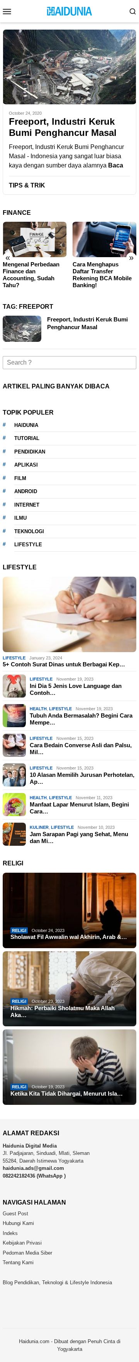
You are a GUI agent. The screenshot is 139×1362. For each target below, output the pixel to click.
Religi (19, 930)
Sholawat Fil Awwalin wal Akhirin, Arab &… (68, 937)
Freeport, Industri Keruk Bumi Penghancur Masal (63, 127)
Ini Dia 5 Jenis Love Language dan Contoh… (76, 689)
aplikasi (26, 465)
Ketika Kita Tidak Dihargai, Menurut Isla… (66, 1093)
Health (38, 708)
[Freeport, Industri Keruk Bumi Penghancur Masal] (69, 66)
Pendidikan (29, 452)
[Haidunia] (69, 10)
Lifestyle (14, 658)
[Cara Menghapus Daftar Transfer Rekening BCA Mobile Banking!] (105, 240)
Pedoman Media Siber (27, 1253)
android (25, 491)
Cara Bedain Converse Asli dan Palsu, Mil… (81, 748)
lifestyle (28, 544)
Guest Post (15, 1213)
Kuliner (39, 827)
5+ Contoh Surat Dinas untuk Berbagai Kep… (64, 664)
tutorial (26, 438)
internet (26, 505)
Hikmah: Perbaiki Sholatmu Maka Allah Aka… (62, 1011)
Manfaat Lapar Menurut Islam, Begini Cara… (79, 808)
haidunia (26, 425)
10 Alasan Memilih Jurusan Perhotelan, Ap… (82, 778)
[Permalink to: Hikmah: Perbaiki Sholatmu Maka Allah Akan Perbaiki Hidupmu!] (69, 988)
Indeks (10, 1233)
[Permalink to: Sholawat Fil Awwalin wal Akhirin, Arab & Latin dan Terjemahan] (69, 910)
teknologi (29, 531)
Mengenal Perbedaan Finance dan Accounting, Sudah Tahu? (31, 274)
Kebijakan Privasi (22, 1243)
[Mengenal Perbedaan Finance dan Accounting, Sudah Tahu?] (35, 240)
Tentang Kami (18, 1262)
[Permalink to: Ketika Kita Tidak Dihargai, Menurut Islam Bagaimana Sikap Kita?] (69, 1067)
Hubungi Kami (18, 1223)
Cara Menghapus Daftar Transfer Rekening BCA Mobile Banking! (102, 274)
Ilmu (20, 518)
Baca (115, 165)
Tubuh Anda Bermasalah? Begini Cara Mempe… (81, 719)
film (20, 478)
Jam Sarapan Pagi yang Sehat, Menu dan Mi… (79, 837)
